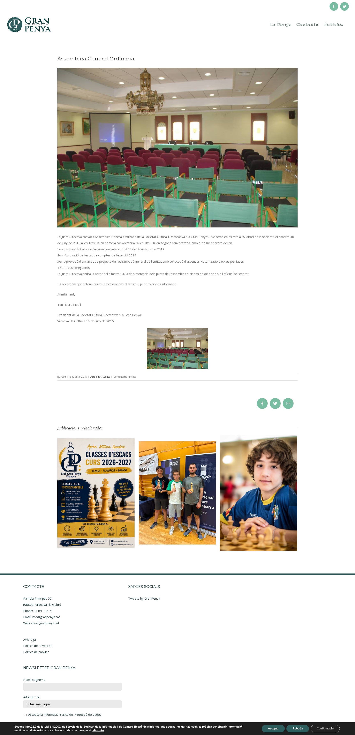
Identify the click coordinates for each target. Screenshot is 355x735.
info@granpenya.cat (46, 617)
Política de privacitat (37, 646)
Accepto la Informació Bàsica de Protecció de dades (64, 714)
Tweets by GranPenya (144, 598)
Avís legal (29, 639)
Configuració (325, 728)
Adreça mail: (31, 697)
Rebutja (298, 728)
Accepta (273, 728)
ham (63, 376)
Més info (98, 730)
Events (106, 376)
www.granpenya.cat (45, 623)
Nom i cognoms (34, 679)
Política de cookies (36, 652)
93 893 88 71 (43, 611)
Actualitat (95, 376)
